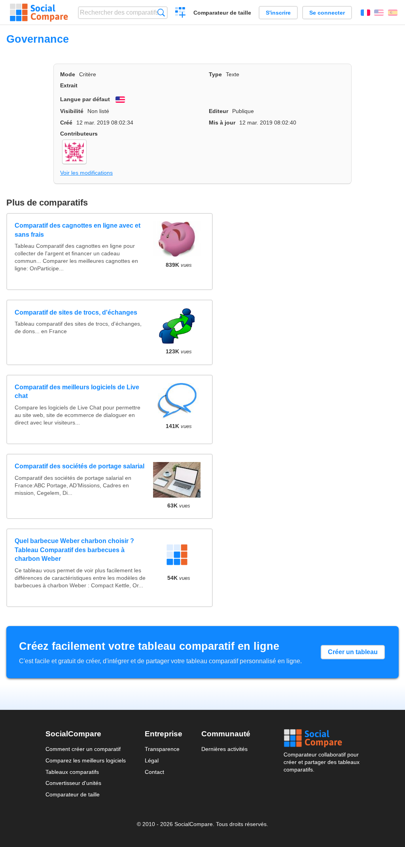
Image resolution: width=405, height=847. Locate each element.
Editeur (218, 111)
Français (365, 12)
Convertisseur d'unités (73, 783)
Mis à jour (222, 122)
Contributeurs (79, 133)
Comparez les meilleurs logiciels (85, 760)
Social (322, 738)
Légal (152, 760)
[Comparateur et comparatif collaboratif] (39, 12)
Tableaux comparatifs (72, 772)
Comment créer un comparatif (83, 749)
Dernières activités (224, 749)
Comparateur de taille (222, 12)
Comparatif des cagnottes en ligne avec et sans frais (77, 230)
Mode (67, 74)
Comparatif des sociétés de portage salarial (79, 466)
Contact (154, 772)
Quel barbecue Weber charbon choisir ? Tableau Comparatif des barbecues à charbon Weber (74, 550)
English (379, 12)
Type (215, 74)
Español (392, 12)
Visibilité (71, 111)
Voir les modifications (86, 173)
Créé (66, 122)
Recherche (161, 12)
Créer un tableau (353, 652)
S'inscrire (278, 12)
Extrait (69, 85)
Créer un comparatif (180, 13)
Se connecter (327, 12)
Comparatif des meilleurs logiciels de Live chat (77, 391)
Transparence (162, 749)
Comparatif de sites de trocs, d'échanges (76, 312)
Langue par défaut (85, 99)
